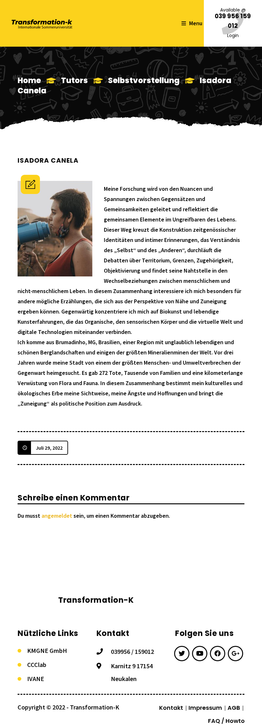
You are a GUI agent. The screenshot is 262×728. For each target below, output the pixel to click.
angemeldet (57, 515)
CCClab (36, 665)
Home (29, 80)
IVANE (35, 679)
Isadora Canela (48, 160)
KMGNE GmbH (47, 650)
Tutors (74, 80)
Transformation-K (94, 707)
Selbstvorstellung (144, 80)
